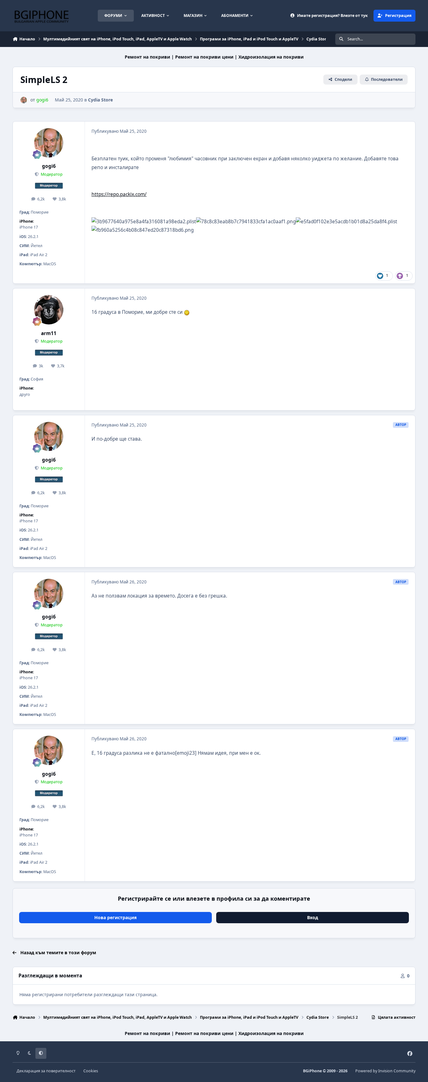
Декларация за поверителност (46, 1071)
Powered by (385, 1071)
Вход (312, 917)
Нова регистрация (115, 917)
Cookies (90, 1071)
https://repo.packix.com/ (119, 194)
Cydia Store (100, 100)
